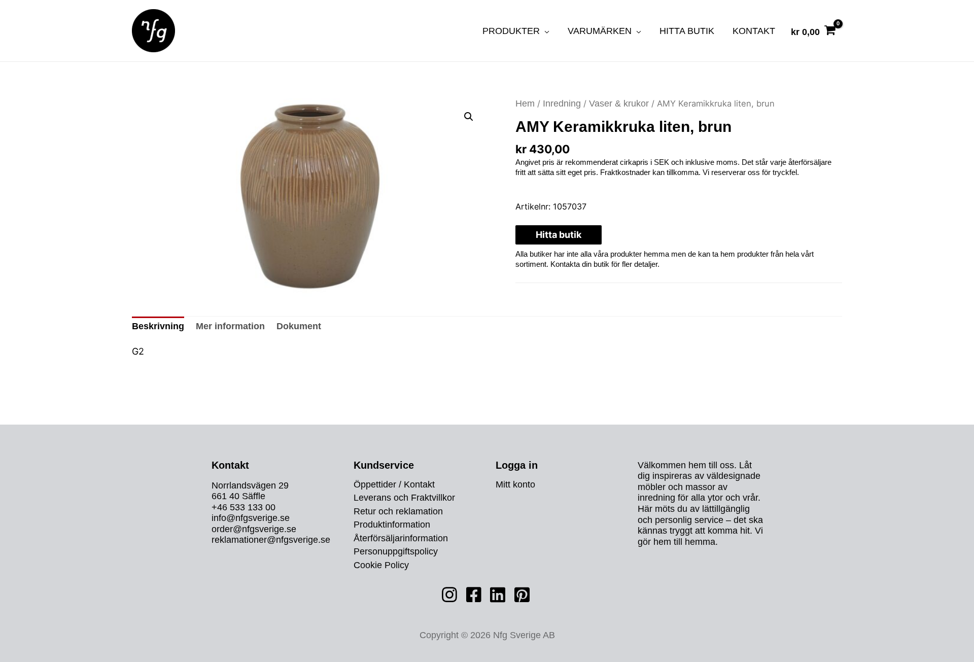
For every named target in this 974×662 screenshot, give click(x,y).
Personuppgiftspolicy (396, 551)
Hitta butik (558, 234)
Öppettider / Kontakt (394, 485)
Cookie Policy (381, 565)
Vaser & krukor (619, 103)
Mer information (230, 326)
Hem (525, 103)
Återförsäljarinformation (401, 538)
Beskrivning (158, 326)
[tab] (158, 327)
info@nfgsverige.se (251, 518)
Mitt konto (515, 485)
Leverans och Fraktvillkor (404, 498)
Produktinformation (392, 525)
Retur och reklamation (398, 511)
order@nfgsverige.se (254, 529)
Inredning (562, 103)
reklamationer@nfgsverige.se (271, 540)
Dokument (298, 326)
